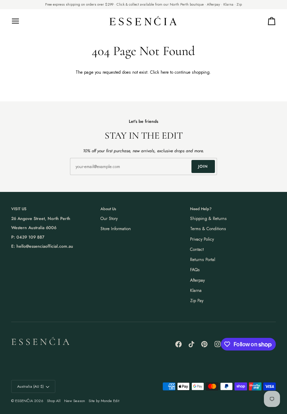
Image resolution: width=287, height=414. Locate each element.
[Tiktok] (191, 344)
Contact (197, 249)
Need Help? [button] (201, 209)
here (165, 72)
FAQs (195, 270)
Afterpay (197, 280)
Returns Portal (202, 259)
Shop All (54, 400)
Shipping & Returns (208, 218)
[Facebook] (178, 344)
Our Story (109, 218)
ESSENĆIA (24, 400)
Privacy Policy (202, 239)
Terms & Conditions (208, 229)
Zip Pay (196, 301)
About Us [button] (108, 209)
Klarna (196, 290)
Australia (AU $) (30, 386)
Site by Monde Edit (104, 400)
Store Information (115, 229)
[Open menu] (21, 21)
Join (203, 166)
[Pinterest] (204, 344)
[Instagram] (218, 344)
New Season (74, 400)
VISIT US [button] (19, 209)
